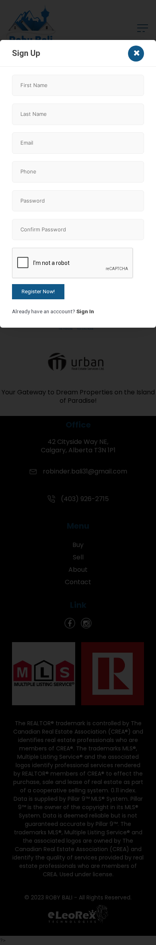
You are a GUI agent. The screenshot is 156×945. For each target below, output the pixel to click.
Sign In (85, 311)
